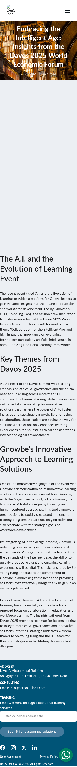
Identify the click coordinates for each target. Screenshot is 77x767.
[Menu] (67, 11)
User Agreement (10, 756)
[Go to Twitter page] (24, 747)
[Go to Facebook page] (2, 747)
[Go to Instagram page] (13, 747)
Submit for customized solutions (32, 731)
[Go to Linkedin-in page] (34, 747)
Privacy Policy (49, 756)
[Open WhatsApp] (66, 755)
